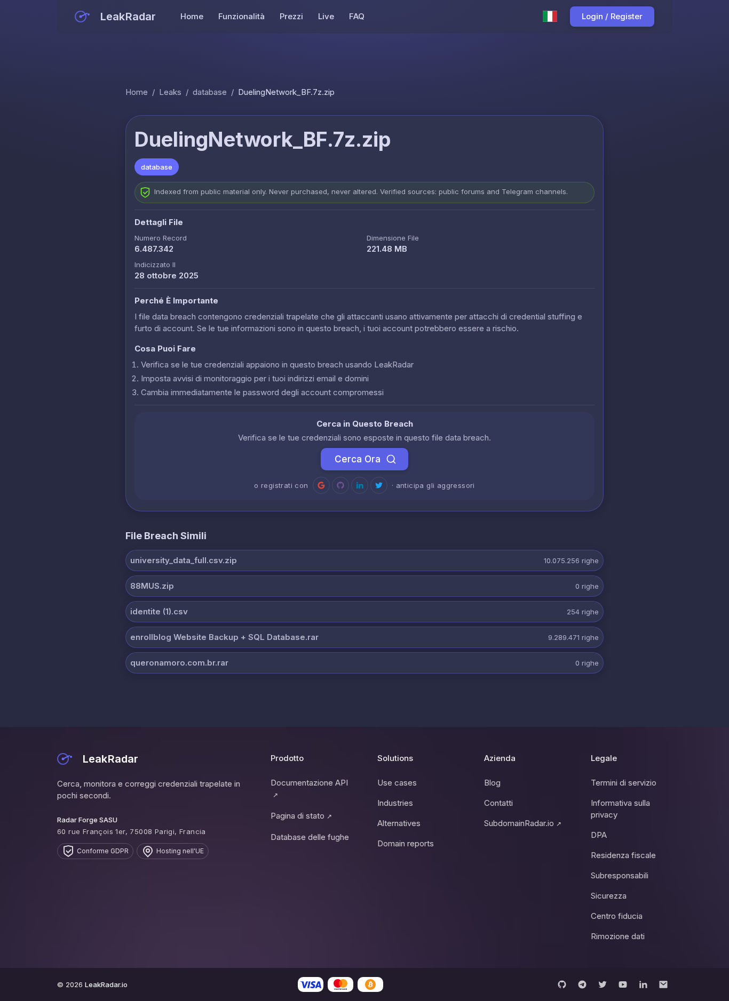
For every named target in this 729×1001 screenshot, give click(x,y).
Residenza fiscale (623, 855)
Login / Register (612, 16)
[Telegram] (582, 984)
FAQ (356, 16)
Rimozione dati (618, 936)
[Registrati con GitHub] (340, 485)
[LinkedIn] (643, 984)
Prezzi (291, 16)
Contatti (498, 803)
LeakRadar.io (106, 984)
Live (326, 16)
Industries (395, 803)
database (210, 92)
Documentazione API (309, 788)
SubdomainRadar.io (522, 823)
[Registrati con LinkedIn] (359, 485)
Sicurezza (609, 896)
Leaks (170, 92)
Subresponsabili (619, 875)
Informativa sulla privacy (620, 809)
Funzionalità (241, 16)
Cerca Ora (358, 459)
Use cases (397, 783)
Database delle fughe (310, 837)
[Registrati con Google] (321, 485)
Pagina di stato (301, 816)
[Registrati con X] (378, 485)
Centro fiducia (617, 916)
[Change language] (550, 16)
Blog (492, 783)
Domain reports (405, 843)
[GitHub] (561, 984)
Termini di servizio (623, 783)
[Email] (663, 984)
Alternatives (399, 823)
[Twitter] (602, 984)
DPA (599, 835)
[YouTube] (622, 984)
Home (191, 16)
